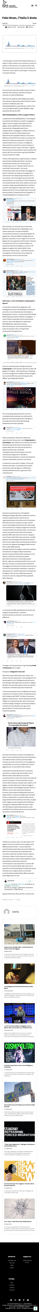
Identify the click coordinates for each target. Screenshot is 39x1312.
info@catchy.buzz (7, 1305)
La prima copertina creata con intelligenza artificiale (18, 1066)
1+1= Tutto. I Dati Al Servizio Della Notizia (17, 1221)
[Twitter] (11, 1300)
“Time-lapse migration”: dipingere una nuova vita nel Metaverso (19, 1145)
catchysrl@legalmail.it (19, 1305)
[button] (32, 5)
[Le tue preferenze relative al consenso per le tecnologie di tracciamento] (35, 1308)
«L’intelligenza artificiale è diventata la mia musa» (18, 987)
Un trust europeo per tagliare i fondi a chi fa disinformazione (19, 1184)
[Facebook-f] (24, 1300)
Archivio (30, 27)
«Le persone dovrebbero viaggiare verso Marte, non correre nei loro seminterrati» (18, 1027)
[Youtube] (28, 1300)
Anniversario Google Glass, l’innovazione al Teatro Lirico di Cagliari (18, 948)
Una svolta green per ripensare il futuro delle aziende (19, 1105)
